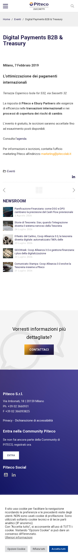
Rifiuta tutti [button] (39, 548)
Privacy (7, 420)
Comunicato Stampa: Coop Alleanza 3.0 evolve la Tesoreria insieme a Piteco (43, 265)
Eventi (17, 19)
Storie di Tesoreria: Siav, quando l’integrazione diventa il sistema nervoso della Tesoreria (41, 224)
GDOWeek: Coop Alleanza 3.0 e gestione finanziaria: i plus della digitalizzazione (45, 251)
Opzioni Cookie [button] (16, 548)
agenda (21, 138)
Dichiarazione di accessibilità (34, 420)
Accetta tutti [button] (59, 548)
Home (6, 19)
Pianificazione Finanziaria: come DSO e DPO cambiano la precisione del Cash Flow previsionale (44, 210)
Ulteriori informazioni (18, 537)
